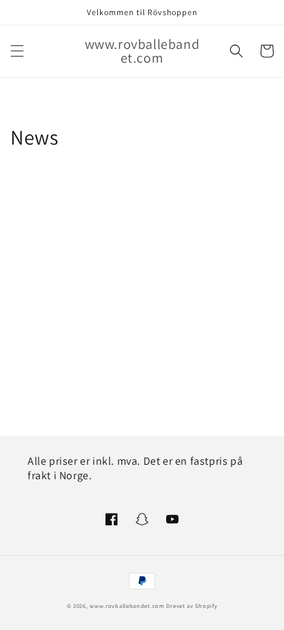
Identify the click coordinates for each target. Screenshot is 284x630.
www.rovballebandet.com (127, 605)
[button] (17, 51)
